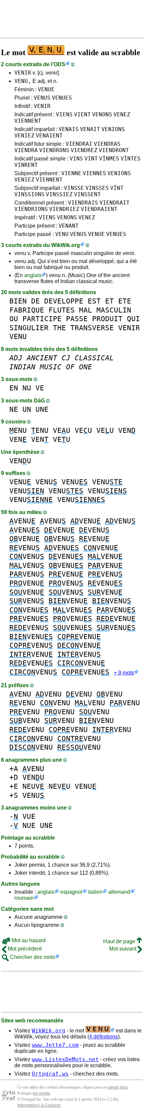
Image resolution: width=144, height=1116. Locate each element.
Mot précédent (24, 949)
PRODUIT (107, 319)
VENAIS (69, 129)
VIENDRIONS (31, 209)
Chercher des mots (32, 957)
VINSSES (97, 188)
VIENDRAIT (114, 203)
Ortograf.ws (50, 1074)
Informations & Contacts (39, 1105)
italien (95, 892)
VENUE (46, 89)
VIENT (82, 114)
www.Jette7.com (55, 1045)
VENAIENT (49, 135)
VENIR (22, 73)
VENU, (22, 81)
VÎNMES (109, 158)
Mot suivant (123, 949)
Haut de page (120, 941)
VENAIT (90, 129)
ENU (18, 430)
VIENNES (94, 173)
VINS (76, 158)
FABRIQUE (26, 310)
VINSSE (74, 188)
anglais (33, 275)
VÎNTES (131, 158)
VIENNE (71, 173)
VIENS (64, 114)
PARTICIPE (42, 319)
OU (13, 319)
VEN (127, 430)
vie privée (41, 1093)
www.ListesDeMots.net (65, 1059)
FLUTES (62, 310)
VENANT (69, 226)
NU (26, 388)
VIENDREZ (84, 150)
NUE (28, 825)
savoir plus (118, 1087)
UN (26, 409)
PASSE (77, 319)
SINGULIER (29, 328)
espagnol (71, 892)
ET (109, 301)
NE (13, 409)
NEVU (59, 786)
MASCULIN (113, 310)
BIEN (18, 301)
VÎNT (117, 188)
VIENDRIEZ (64, 209)
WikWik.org (65, 245)
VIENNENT (27, 121)
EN (13, 388)
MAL (85, 310)
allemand (119, 892)
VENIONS (113, 129)
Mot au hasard (28, 940)
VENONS (102, 114)
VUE (28, 816)
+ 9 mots (124, 672)
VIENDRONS (54, 150)
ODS (59, 64)
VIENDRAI (79, 144)
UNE (42, 409)
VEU (61, 430)
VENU (62, 234)
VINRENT (26, 165)
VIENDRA (26, 150)
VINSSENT (87, 194)
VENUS (42, 98)
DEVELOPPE (63, 301)
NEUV (33, 786)
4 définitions (103, 1036)
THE (59, 328)
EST (94, 301)
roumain (24, 898)
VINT (91, 158)
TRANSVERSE (92, 328)
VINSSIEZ (59, 194)
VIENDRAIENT (99, 209)
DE (35, 301)
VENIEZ (24, 135)
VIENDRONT (114, 150)
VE (39, 388)
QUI (133, 319)
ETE (124, 301)
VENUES (62, 98)
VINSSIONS (29, 194)
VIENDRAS (107, 144)
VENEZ (122, 114)
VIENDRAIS (83, 203)
